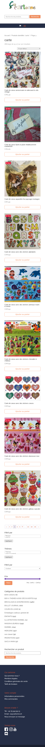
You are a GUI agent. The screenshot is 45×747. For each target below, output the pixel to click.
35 (35, 527)
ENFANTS (8, 616)
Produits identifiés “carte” (20, 35)
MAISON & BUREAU (12, 624)
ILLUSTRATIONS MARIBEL (14, 620)
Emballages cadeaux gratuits (15, 613)
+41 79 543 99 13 (14, 711)
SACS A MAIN (9, 641)
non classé (8, 634)
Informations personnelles (14, 696)
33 (28, 527)
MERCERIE (8, 631)
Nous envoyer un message (14, 717)
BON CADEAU (9, 595)
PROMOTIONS (9, 638)
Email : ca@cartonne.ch (13, 714)
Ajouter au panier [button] (22, 100)
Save (9, 54)
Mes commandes (11, 699)
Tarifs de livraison (10, 684)
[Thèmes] (22, 552)
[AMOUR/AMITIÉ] (22, 554)
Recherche (35, 17)
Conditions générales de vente (16, 681)
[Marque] (22, 536)
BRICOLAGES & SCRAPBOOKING (16, 602)
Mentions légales (10, 679)
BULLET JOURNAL (11, 606)
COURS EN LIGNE (11, 609)
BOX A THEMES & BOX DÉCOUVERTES (19, 598)
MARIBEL (8, 627)
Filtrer (8, 583)
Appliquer (8, 541)
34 (31, 527)
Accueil (7, 35)
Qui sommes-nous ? (12, 676)
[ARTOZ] (22, 538)
